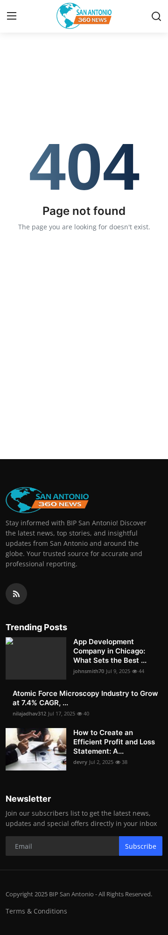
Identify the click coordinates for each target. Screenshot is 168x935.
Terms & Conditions (36, 911)
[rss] (16, 594)
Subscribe (140, 846)
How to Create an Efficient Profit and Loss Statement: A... (114, 742)
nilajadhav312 (29, 713)
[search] (156, 16)
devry (80, 761)
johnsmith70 (88, 670)
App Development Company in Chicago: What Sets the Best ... (110, 651)
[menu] (11, 16)
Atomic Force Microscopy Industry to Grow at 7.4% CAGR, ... (85, 698)
